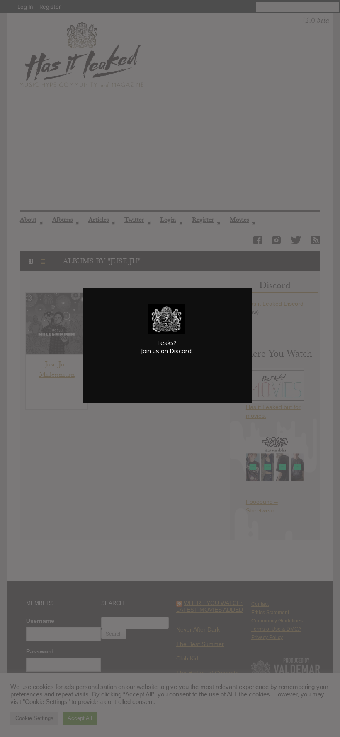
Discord (181, 351)
